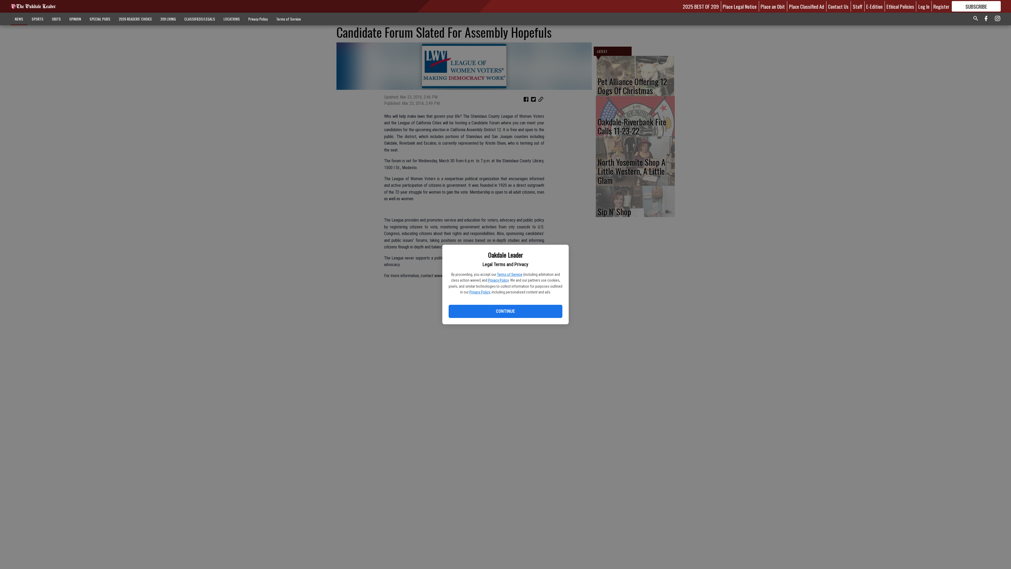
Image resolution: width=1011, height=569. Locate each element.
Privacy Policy (498, 280)
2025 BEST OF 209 (701, 6)
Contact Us (838, 6)
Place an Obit (773, 6)
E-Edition (874, 6)
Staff (857, 6)
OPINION (75, 19)
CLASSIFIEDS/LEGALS (199, 19)
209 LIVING (168, 19)
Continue (505, 311)
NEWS (19, 19)
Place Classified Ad (806, 6)
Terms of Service (509, 274)
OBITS (56, 19)
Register (941, 6)
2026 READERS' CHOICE (135, 19)
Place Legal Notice (740, 6)
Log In (923, 6)
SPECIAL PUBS (100, 19)
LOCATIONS (232, 19)
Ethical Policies (900, 6)
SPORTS (37, 19)
